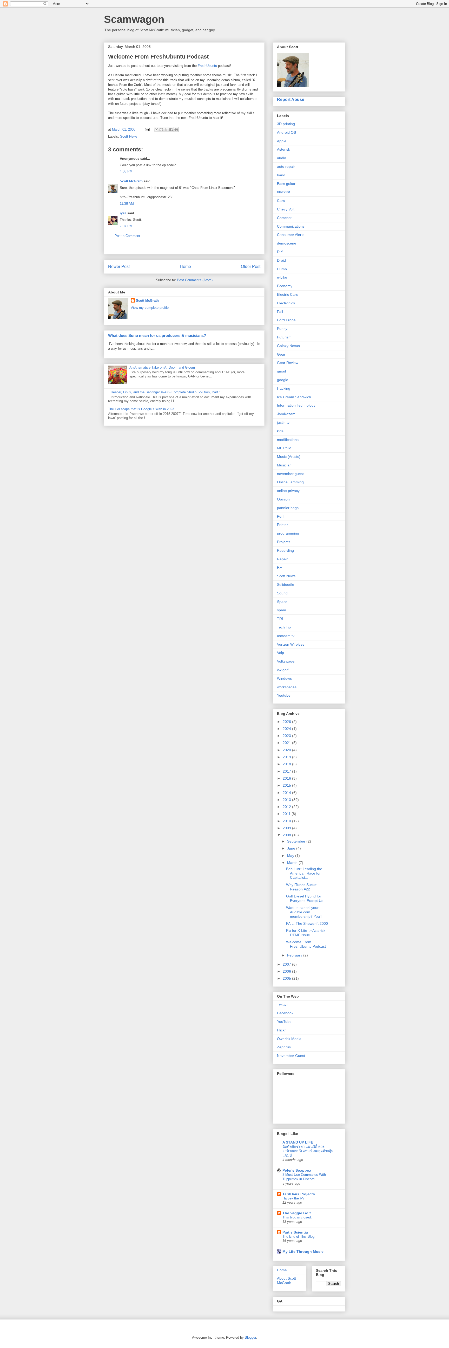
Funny (282, 328)
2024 (287, 729)
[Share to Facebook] (171, 129)
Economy (284, 286)
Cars (281, 200)
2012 (287, 807)
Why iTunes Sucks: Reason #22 (301, 887)
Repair (282, 559)
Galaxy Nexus (288, 346)
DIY (280, 252)
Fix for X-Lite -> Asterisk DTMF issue (305, 932)
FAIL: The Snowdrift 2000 (307, 923)
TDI (280, 619)
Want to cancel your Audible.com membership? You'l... (305, 912)
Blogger (250, 1337)
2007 (287, 964)
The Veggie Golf (296, 1213)
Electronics (286, 303)
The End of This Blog (298, 1236)
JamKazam (286, 414)
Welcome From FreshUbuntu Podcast (306, 944)
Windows (284, 678)
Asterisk (283, 149)
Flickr (281, 1030)
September (296, 841)
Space (282, 602)
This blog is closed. (297, 1217)
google (282, 380)
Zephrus (284, 1047)
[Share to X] (166, 129)
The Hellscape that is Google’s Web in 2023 (141, 409)
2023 (287, 736)
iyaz (123, 213)
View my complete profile (150, 308)
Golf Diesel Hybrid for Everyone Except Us (304, 898)
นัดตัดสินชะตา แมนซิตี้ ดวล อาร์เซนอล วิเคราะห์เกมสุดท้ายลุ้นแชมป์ (307, 1151)
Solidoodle (285, 584)
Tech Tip (284, 627)
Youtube (283, 695)
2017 (287, 771)
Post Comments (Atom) (195, 280)
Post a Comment (127, 236)
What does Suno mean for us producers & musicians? (157, 335)
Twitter (282, 1004)
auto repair (286, 166)
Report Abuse (290, 99)
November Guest (291, 1056)
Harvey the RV (293, 1198)
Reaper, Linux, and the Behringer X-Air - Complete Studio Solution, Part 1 (166, 392)
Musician (284, 465)
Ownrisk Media (289, 1039)
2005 (287, 978)
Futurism (284, 337)
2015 (287, 785)
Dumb (282, 269)
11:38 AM (127, 204)
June (291, 848)
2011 (287, 814)
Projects (283, 542)
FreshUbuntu (207, 66)
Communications (291, 226)
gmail (281, 371)
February (295, 955)
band (281, 175)
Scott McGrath (131, 181)
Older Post (250, 266)
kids (280, 431)
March (293, 863)
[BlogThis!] (161, 129)
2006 (287, 971)
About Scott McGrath (286, 1280)
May (291, 855)
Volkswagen (286, 661)
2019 (287, 757)
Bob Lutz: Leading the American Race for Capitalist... (304, 873)
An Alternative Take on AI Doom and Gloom (162, 367)
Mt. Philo (284, 448)
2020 (287, 750)
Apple (281, 141)
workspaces (286, 687)
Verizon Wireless (290, 644)
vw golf (282, 670)
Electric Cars (287, 294)
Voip (280, 653)
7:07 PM (126, 226)
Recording (285, 550)
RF (279, 567)
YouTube (284, 1021)
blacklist (283, 192)
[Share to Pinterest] (176, 129)
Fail (280, 312)
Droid (281, 260)
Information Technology (296, 405)
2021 (287, 743)
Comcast (284, 218)
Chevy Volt (285, 209)
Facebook (285, 1013)
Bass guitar (286, 184)
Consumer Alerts (290, 235)
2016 (287, 778)
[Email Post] (147, 129)
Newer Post (119, 266)
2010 (287, 821)
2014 (287, 793)
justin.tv (283, 422)
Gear (281, 354)
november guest (290, 474)
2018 (287, 764)
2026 (287, 722)
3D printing (286, 124)
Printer (282, 525)
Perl (280, 516)
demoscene (286, 243)
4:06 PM (126, 171)
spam (281, 610)
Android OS (286, 132)
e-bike (282, 277)
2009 (287, 828)
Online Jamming (290, 482)
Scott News (128, 136)
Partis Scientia (295, 1232)
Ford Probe (286, 320)
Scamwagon (134, 19)
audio (281, 158)
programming (288, 533)
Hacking (283, 388)
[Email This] (156, 129)
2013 (287, 800)
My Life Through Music (302, 1251)
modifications (288, 440)
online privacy (288, 491)
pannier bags (288, 508)
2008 (287, 835)
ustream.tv (285, 636)
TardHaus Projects (298, 1194)
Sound (282, 593)
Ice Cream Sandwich (294, 397)
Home (185, 266)
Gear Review (287, 363)
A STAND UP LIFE (297, 1142)
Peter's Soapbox (296, 1170)
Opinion (283, 499)
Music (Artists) (288, 456)
